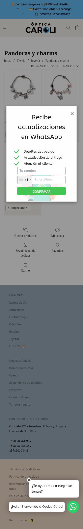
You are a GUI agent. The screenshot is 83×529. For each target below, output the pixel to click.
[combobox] (25, 180)
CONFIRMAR (42, 192)
